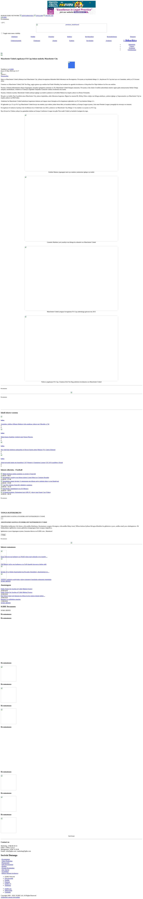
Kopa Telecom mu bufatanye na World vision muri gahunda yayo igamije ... (24, 557)
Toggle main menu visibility (11, 33)
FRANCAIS (49, 15)
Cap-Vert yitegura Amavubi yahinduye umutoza (17, 485)
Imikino (69, 36)
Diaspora (133, 36)
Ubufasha (8, 892)
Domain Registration (8, 868)
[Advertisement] (71, 404)
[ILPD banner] (71, 14)
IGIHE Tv (8, 883)
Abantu (54, 40)
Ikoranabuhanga (112, 36)
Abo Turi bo (5, 870)
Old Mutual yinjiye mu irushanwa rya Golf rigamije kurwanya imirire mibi (23, 564)
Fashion (71, 40)
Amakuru (109, 40)
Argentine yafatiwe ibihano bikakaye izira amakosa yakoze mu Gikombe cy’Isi (25, 424)
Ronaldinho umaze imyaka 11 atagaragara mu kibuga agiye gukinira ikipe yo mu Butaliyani (31, 481)
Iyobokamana (132, 50)
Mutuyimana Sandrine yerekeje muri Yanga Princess (17, 437)
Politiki (33, 36)
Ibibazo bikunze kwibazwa (10, 873)
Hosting (4, 866)
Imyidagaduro (89, 36)
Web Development (7, 864)
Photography (6, 863)
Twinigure (132, 48)
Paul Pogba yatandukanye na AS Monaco (15, 488)
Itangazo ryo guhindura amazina (11, 599)
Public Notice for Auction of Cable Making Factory (16, 589)
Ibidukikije (132, 44)
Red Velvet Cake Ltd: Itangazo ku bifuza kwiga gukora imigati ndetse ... (23, 596)
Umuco (132, 46)
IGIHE (11, 69)
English (7, 880)
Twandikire (5, 871)
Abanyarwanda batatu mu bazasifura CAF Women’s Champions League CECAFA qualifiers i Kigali (32, 462)
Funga (3, 534)
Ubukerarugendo (16, 40)
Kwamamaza (6, 859)
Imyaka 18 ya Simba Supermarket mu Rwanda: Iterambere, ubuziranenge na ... (25, 572)
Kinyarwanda (9, 878)
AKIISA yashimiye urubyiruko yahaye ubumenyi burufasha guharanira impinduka (26, 579)
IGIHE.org (8, 889)
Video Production (7, 861)
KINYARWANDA (27, 15)
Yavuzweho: (4, 76)
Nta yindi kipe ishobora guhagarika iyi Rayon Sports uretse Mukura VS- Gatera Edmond (28, 450)
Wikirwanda (8, 890)
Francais (7, 882)
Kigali (3, 21)
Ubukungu (36, 40)
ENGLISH (39, 15)
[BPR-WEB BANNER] (71, 7)
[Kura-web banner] (71, 28)
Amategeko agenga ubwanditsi (10, 897)
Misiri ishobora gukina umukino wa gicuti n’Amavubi (19, 474)
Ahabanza (14, 36)
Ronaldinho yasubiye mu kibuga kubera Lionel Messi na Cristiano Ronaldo (26, 477)
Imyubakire (89, 40)
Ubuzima (51, 36)
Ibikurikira (130, 40)
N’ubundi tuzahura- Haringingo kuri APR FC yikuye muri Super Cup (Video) (27, 492)
